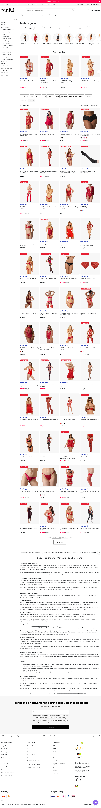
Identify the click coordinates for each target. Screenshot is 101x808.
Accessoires (4, 73)
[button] (99, 1)
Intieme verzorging (6, 68)
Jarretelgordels (6, 57)
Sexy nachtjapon (7, 52)
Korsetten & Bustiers (8, 45)
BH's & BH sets (6, 36)
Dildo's (3, 25)
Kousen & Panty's (7, 54)
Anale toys (4, 61)
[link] (2, 19)
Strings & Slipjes (7, 47)
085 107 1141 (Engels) (94, 4)
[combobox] (49, 10)
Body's (4, 34)
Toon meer (60, 542)
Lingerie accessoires (8, 59)
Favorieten (4, 75)
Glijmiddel (4, 70)
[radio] (20, 78)
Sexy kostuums (6, 43)
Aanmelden (50, 727)
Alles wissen (23, 101)
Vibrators (4, 22)
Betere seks (4, 63)
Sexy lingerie (5, 27)
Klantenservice (81, 4)
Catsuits (5, 50)
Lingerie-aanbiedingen (8, 29)
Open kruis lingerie (7, 31)
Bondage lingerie (7, 38)
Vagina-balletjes (6, 66)
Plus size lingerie (7, 41)
